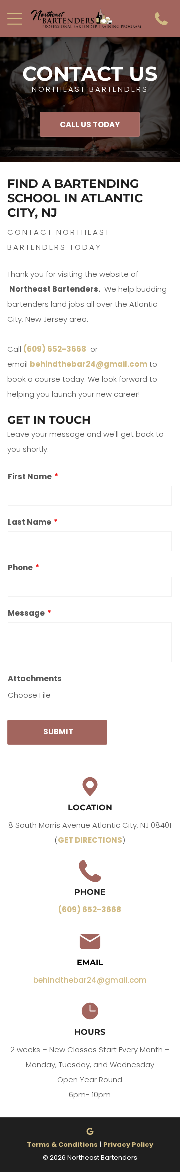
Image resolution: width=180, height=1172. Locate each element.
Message (26, 613)
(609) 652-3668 (55, 349)
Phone (20, 567)
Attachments (35, 678)
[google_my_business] (90, 1133)
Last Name (30, 522)
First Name (30, 476)
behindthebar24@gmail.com (89, 364)
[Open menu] (15, 18)
